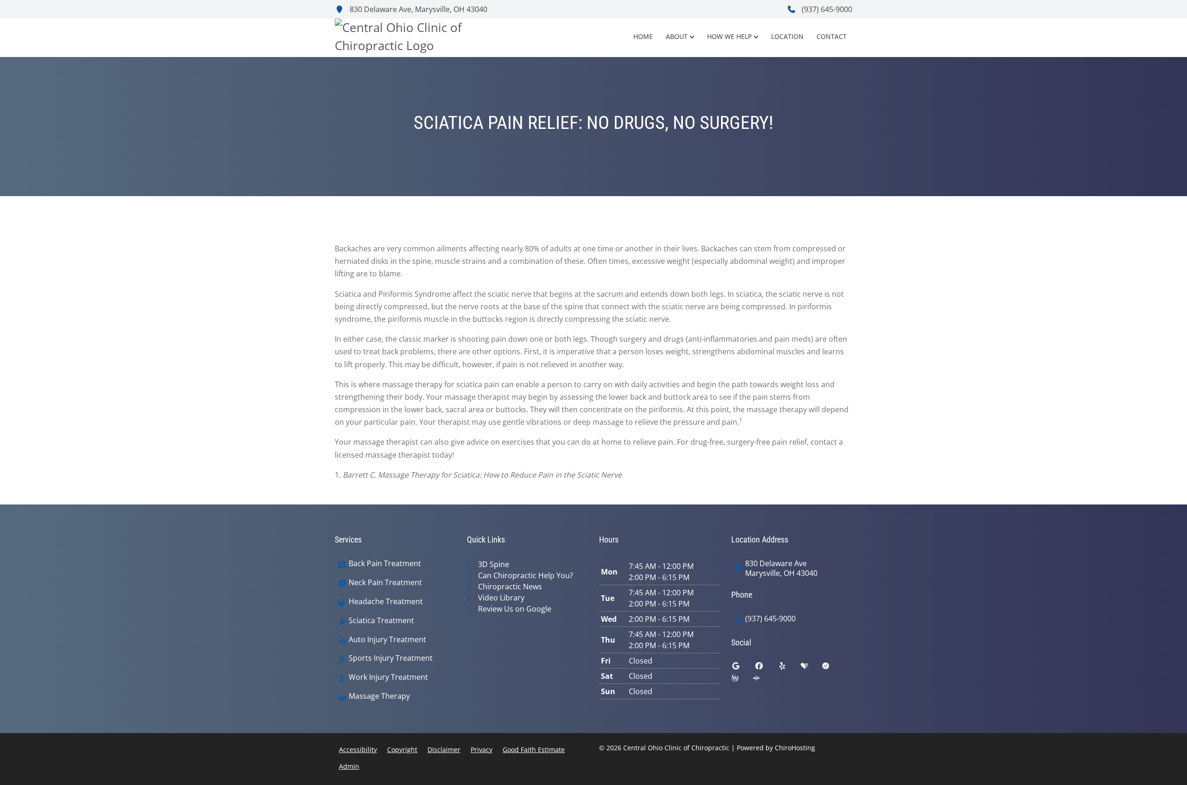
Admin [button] (349, 766)
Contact (832, 36)
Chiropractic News (510, 586)
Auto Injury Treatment (387, 640)
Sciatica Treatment (381, 620)
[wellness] (742, 680)
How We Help (729, 36)
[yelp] (789, 668)
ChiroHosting (795, 747)
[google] (742, 668)
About (677, 36)
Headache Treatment (386, 601)
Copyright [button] (402, 749)
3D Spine (493, 564)
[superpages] (763, 680)
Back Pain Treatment (385, 563)
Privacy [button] (481, 749)
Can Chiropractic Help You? (525, 575)
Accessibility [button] (358, 749)
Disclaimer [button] (444, 749)
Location (787, 36)
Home (643, 36)
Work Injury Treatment (388, 677)
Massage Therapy (379, 696)
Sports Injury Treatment (391, 658)
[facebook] (766, 668)
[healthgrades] (811, 668)
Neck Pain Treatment (385, 582)
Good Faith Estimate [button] (534, 749)
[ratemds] (832, 668)
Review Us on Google (514, 609)
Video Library (501, 598)
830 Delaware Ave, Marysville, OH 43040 (417, 9)
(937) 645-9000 (826, 9)
